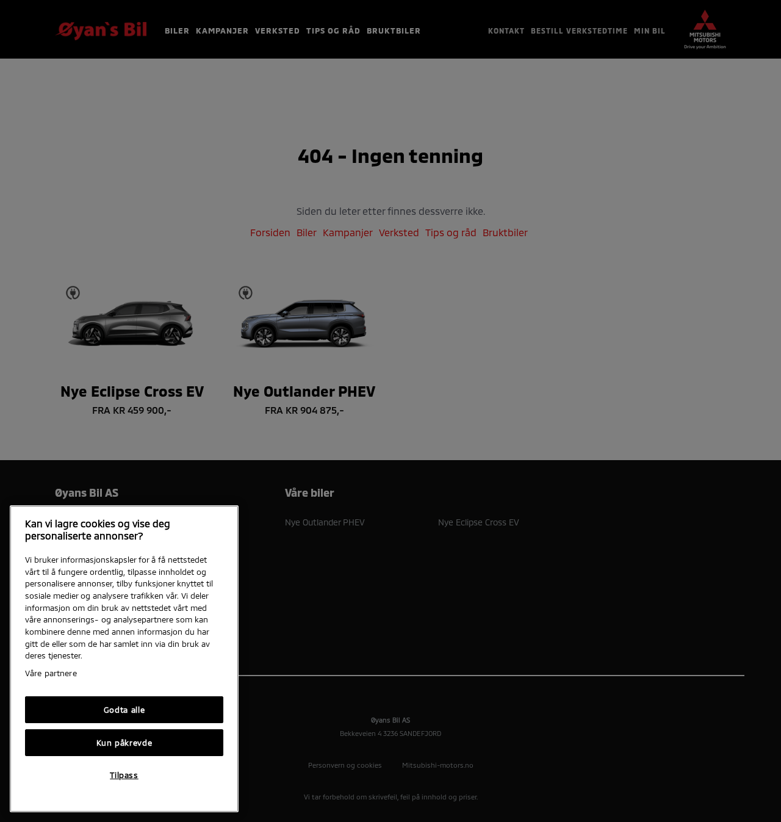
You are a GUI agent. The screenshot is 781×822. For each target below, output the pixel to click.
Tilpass (124, 775)
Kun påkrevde (124, 743)
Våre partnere (51, 673)
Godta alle (124, 710)
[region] (124, 658)
